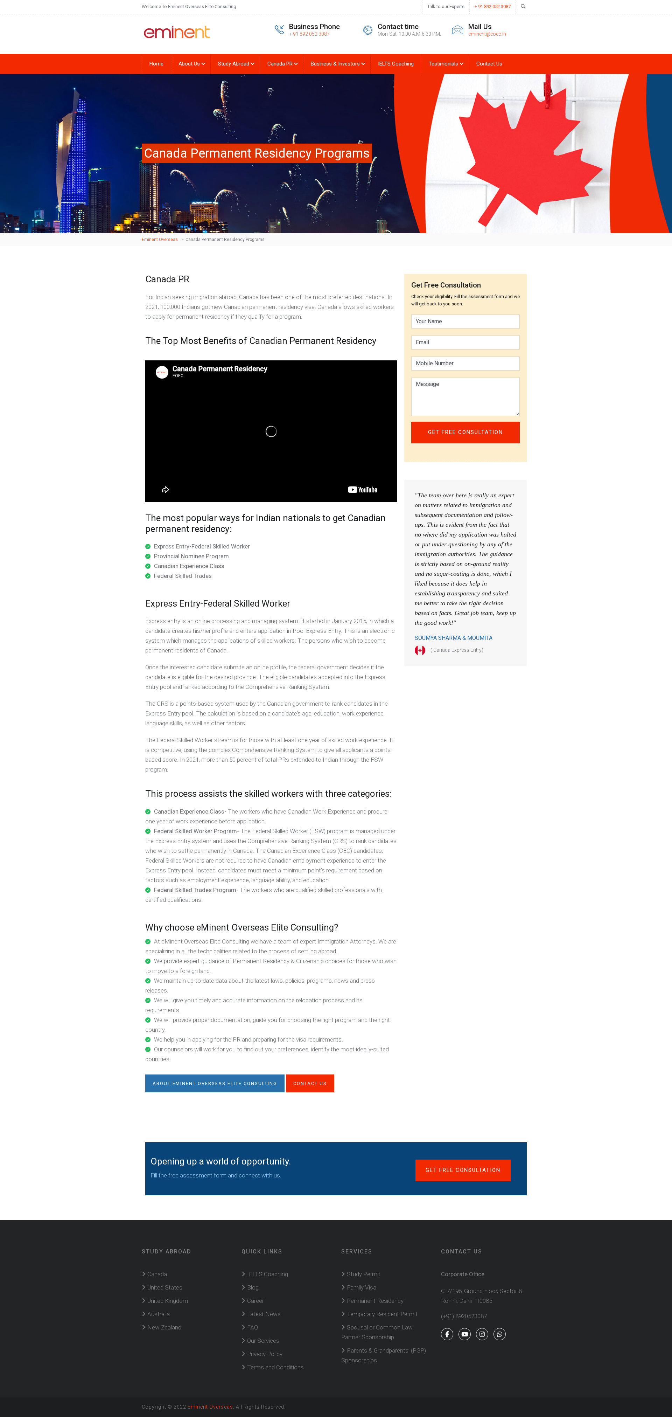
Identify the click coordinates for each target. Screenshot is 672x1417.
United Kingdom (167, 1300)
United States (164, 1287)
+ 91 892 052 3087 (493, 6)
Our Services (263, 1340)
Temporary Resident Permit (382, 1314)
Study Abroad (233, 64)
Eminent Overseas (210, 1407)
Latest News (264, 1314)
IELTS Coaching (396, 64)
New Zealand (164, 1327)
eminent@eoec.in (487, 34)
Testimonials (443, 64)
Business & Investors (335, 64)
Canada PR (280, 64)
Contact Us (489, 64)
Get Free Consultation (463, 1170)
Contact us (310, 1083)
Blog (253, 1287)
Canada (157, 1274)
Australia (158, 1314)
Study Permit (363, 1274)
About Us (189, 64)
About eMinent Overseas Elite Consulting (215, 1083)
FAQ (252, 1327)
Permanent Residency (375, 1300)
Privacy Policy (264, 1353)
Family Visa (361, 1287)
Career (255, 1300)
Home (156, 64)
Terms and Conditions (275, 1367)
